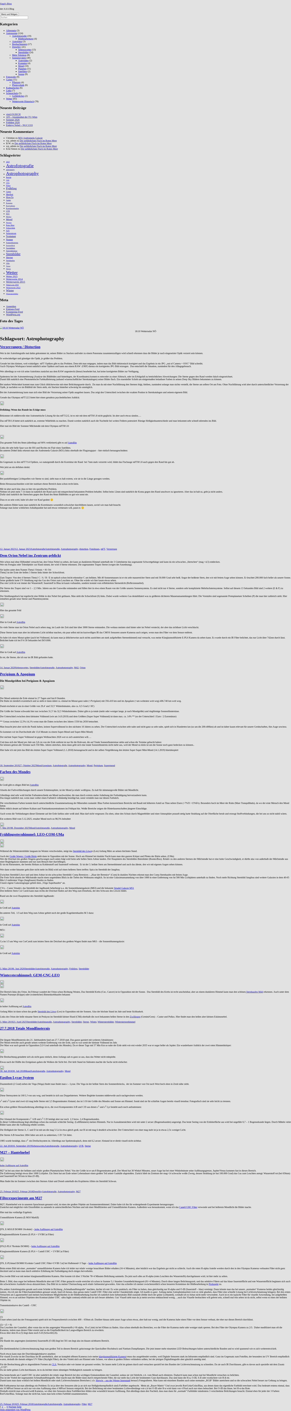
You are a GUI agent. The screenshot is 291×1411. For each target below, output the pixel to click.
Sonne (21, 74)
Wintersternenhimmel (125, 1022)
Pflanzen (16, 82)
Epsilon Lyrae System (17, 1077)
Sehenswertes (24, 49)
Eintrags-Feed (12, 309)
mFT (103, 549)
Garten (9, 79)
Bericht (8, 177)
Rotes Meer (10, 225)
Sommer (11, 236)
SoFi (8, 231)
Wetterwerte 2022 (13, 288)
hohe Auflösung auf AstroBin (14, 1165)
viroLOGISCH (13, 114)
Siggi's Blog (6, 3)
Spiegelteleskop (11, 251)
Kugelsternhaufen (12, 208)
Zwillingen (135, 1016)
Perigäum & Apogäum (17, 674)
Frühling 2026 (13, 122)
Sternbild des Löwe (82, 851)
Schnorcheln (12, 93)
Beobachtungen (19, 44)
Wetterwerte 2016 (12, 285)
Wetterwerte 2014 (14, 279)
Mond (21, 66)
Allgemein (11, 30)
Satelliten (22, 71)
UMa (8, 263)
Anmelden (11, 306)
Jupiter (8, 200)
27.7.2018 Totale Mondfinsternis (25, 1028)
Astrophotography (22, 173)
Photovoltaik (18, 85)
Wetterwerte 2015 (15, 281)
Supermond (109, 765)
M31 (8, 214)
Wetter (9, 98)
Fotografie (11, 77)
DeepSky (16, 47)
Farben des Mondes (15, 772)
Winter (10, 290)
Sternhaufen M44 (254, 992)
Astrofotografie (19, 36)
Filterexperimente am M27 (21, 1198)
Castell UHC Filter (188, 1207)
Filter (8, 185)
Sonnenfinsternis (12, 243)
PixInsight (213, 1284)
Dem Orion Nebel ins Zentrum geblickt (30, 555)
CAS (7, 180)
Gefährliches (18, 96)
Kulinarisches (12, 88)
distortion (83, 549)
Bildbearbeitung (25, 38)
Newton (9, 222)
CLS (54, 1364)
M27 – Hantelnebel (15, 1152)
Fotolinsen (94, 549)
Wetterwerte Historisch (23, 101)
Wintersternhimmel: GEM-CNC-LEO (30, 975)
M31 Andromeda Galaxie (30, 138)
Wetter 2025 (12, 276)
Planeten (22, 68)
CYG (8, 183)
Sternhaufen (10, 261)
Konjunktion (10, 206)
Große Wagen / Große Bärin (23, 856)
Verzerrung (111, 549)
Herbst (9, 194)
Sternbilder (23, 52)
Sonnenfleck (10, 245)
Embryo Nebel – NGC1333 (19, 125)
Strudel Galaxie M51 (124, 888)
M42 (76, 667)
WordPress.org (13, 314)
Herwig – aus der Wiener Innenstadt (113, 1380)
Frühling (11, 188)
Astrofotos (17, 41)
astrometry (10, 169)
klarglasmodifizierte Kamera (112, 1356)
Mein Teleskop (19, 55)
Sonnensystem (19, 58)
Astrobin (16, 907)
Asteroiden (23, 60)
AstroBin (72, 442)
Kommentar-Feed (14, 312)
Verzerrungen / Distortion (20, 347)
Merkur (8, 217)
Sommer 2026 (13, 119)
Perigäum (98, 765)
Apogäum (47, 765)
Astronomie (11, 33)
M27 (78, 1191)
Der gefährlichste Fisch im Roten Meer (38, 140)
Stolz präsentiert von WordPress (15, 1409)
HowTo (9, 197)
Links (9, 90)
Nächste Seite (15, 1407)
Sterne (9, 257)
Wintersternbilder (12, 294)
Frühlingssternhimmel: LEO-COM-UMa (32, 834)
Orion (82, 667)
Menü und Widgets (9, 14)
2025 (8, 162)
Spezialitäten (10, 248)
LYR (8, 211)
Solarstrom (11, 233)
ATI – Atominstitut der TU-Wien (21, 117)
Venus (8, 266)
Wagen (8, 269)
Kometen (22, 63)
